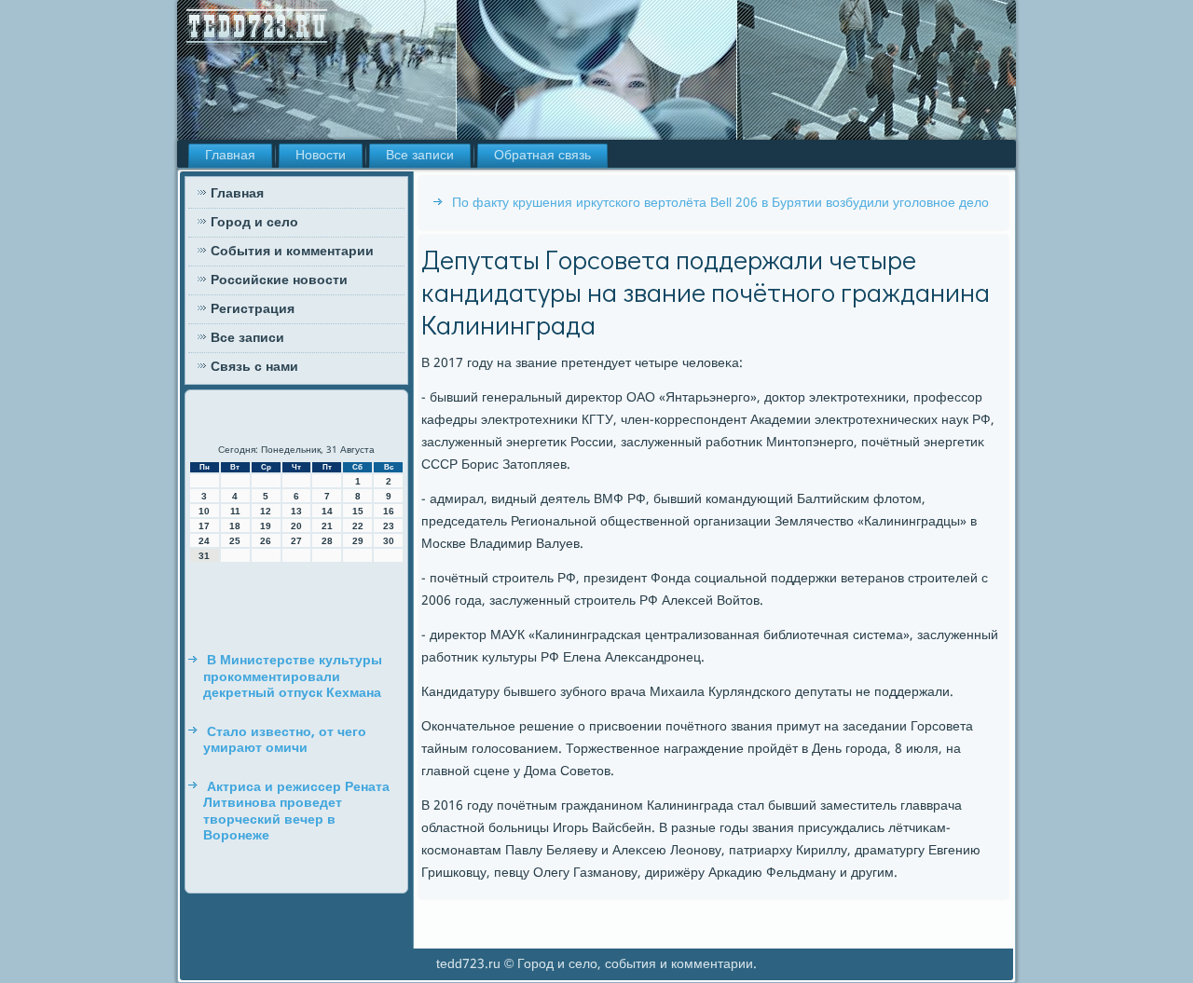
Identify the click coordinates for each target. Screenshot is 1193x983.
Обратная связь (542, 155)
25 (234, 541)
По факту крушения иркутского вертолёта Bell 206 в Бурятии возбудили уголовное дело (720, 203)
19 (265, 526)
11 (235, 511)
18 (234, 526)
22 (357, 526)
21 (327, 526)
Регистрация (253, 309)
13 (296, 511)
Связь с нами (254, 367)
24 (204, 541)
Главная (230, 155)
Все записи (420, 155)
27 (296, 541)
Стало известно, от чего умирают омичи (284, 740)
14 (327, 511)
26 (265, 541)
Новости (320, 155)
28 (327, 541)
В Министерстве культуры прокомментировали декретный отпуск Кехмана (292, 676)
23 (388, 526)
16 (388, 511)
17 (204, 526)
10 (204, 511)
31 (204, 556)
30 (388, 541)
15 (357, 511)
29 (357, 541)
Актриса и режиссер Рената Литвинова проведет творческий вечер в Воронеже (296, 812)
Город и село (254, 223)
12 (265, 511)
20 (296, 526)
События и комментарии (292, 251)
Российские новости (279, 280)
